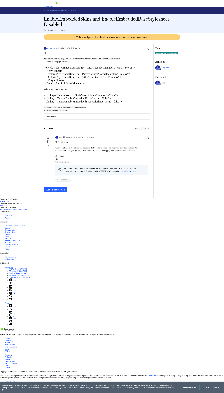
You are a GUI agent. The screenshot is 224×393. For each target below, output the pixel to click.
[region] (112, 387)
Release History (10, 232)
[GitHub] (10, 296)
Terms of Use (10, 382)
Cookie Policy (85, 387)
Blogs (7, 236)
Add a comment (51, 116)
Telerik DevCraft (6, 201)
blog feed (128, 171)
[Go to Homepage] (56, 6)
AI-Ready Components (18, 210)
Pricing (7, 218)
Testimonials (9, 259)
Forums (7, 234)
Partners (8, 243)
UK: (18, 271)
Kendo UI (3, 205)
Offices (7, 351)
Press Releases (10, 345)
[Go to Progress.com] (7, 330)
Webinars (8, 238)
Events (7, 247)
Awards (7, 343)
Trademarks (152, 376)
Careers (7, 349)
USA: (18, 269)
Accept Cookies (189, 387)
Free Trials (8, 216)
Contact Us (9, 267)
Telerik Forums (51, 10)
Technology (9, 341)
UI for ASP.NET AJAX (67, 10)
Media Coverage (11, 347)
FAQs (7, 249)
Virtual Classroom (11, 245)
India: (18, 273)
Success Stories (10, 257)
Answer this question (55, 190)
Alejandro (51, 48)
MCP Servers (5, 210)
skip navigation (49, 6)
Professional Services (12, 240)
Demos (7, 228)
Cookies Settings (212, 387)
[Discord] (10, 299)
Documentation (10, 230)
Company (8, 338)
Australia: (19, 277)
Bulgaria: (19, 275)
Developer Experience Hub (15, 226)
